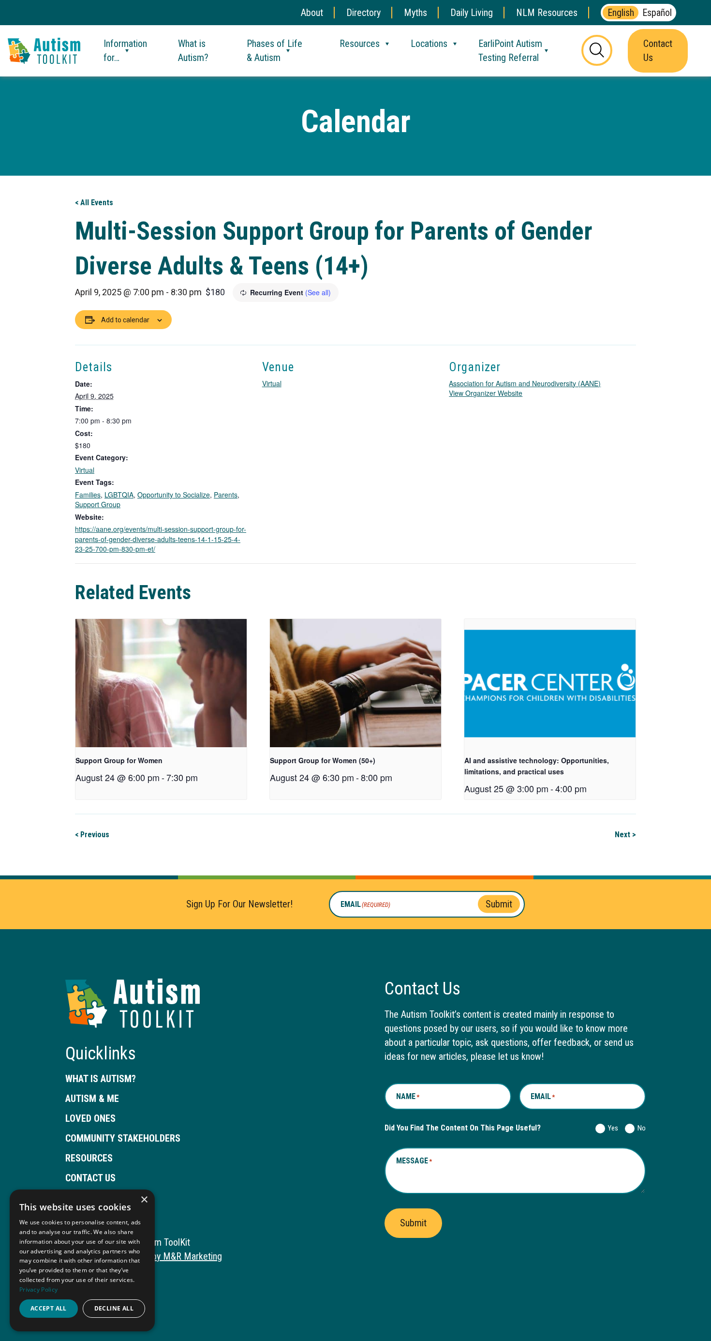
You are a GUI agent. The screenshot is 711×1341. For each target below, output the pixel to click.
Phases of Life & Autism (274, 50)
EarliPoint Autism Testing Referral (510, 50)
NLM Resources (547, 12)
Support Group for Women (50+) (322, 760)
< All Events (94, 202)
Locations (429, 43)
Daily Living (471, 12)
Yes (611, 1128)
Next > (625, 834)
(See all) (318, 292)
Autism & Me (92, 1098)
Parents (225, 494)
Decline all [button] (113, 1308)
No (639, 1128)
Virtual (84, 470)
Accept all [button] (48, 1308)
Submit (499, 904)
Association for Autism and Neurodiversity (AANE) (525, 383)
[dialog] (82, 1260)
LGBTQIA (118, 494)
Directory (363, 12)
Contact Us (657, 50)
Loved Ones (90, 1118)
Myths (415, 12)
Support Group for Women (119, 760)
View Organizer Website (485, 393)
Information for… (125, 50)
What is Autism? (193, 50)
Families (88, 494)
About (312, 12)
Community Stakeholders (122, 1138)
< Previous (92, 834)
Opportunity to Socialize (173, 494)
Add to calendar (125, 320)
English (620, 12)
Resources (360, 43)
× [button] (144, 1200)
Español (657, 12)
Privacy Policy (38, 1289)
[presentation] (161, 683)
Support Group (97, 504)
